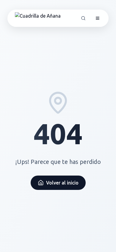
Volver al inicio (62, 182)
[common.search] (83, 18)
